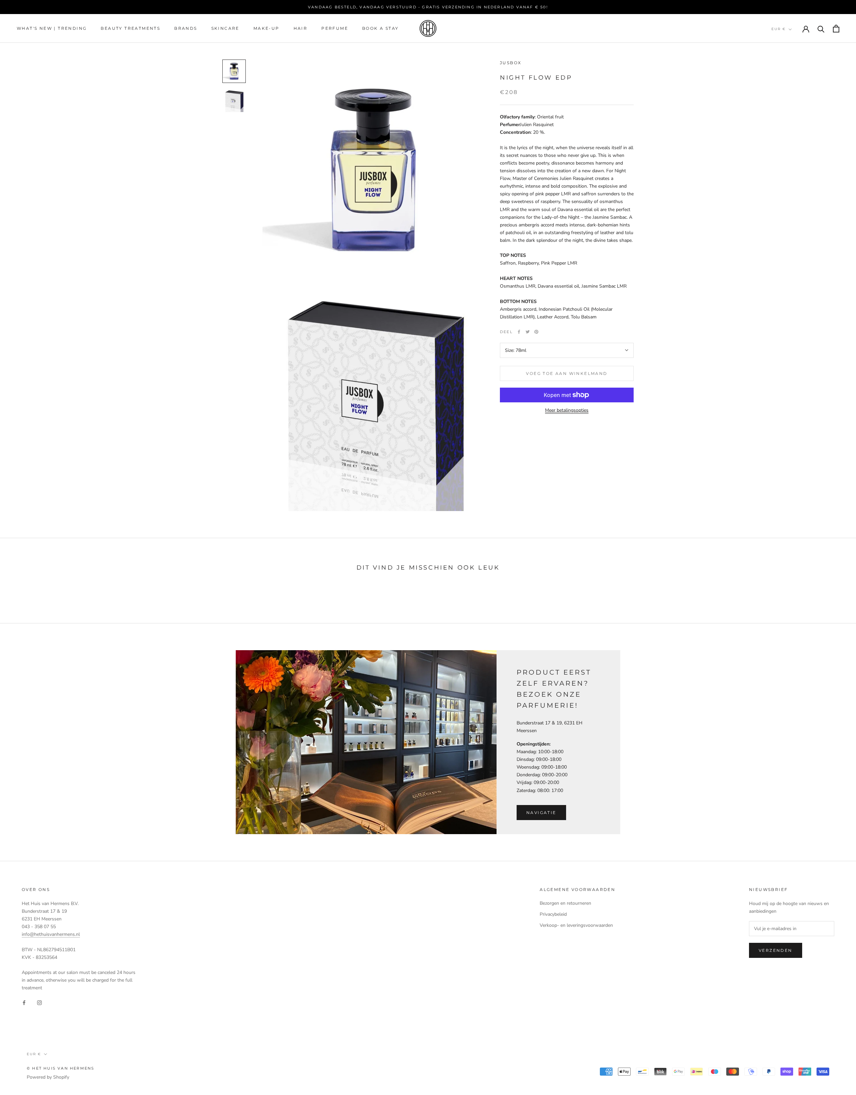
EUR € (778, 29)
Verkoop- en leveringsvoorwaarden (576, 925)
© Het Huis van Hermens (60, 1068)
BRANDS (185, 28)
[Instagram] (39, 1002)
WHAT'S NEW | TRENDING (52, 28)
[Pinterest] (536, 332)
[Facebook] (519, 332)
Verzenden (775, 950)
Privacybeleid (553, 914)
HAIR (301, 28)
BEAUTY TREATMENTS (130, 28)
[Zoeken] (821, 28)
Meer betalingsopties (566, 410)
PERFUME (334, 28)
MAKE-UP (266, 28)
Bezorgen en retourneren (565, 903)
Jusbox (510, 62)
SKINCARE (225, 28)
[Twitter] (528, 332)
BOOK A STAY (380, 28)
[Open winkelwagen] (836, 28)
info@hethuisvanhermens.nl (51, 934)
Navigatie (541, 812)
